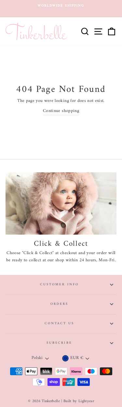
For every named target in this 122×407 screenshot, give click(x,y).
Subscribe (59, 343)
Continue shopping (61, 111)
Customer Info (59, 284)
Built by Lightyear (78, 401)
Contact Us (60, 323)
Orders (59, 304)
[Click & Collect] (61, 203)
